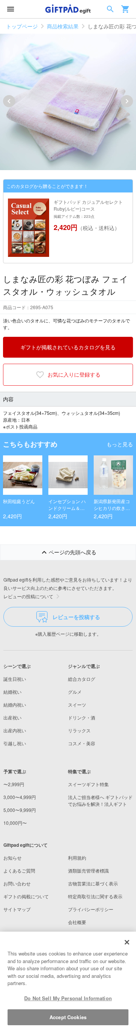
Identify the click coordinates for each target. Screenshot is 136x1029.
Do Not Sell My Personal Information (68, 998)
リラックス (79, 730)
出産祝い (12, 717)
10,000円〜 (15, 822)
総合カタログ (81, 679)
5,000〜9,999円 (19, 810)
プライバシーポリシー (90, 909)
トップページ (22, 26)
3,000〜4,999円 (19, 797)
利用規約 (77, 857)
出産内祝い (14, 730)
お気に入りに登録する (74, 374)
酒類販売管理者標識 (88, 870)
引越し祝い (14, 743)
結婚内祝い (14, 704)
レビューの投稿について (28, 596)
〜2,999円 (13, 784)
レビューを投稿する (76, 617)
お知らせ (12, 857)
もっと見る (120, 444)
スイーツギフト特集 (88, 784)
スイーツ (77, 704)
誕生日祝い (14, 679)
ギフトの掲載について (26, 896)
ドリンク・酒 (81, 717)
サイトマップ (17, 909)
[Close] (127, 942)
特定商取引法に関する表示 (95, 896)
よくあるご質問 (19, 870)
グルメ (75, 691)
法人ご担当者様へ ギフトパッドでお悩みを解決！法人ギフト (100, 800)
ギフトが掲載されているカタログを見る (68, 347)
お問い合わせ (17, 883)
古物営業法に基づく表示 (93, 883)
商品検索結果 (63, 26)
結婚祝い (12, 691)
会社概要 (77, 922)
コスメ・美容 (81, 743)
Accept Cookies (68, 1017)
